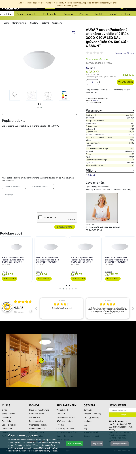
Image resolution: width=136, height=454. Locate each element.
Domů (6, 23)
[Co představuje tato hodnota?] (87, 68)
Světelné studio (8, 413)
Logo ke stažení (9, 425)
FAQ (85, 425)
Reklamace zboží (36, 421)
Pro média (6, 421)
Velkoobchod (62, 410)
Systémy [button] (68, 14)
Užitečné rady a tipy (92, 413)
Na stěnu (34, 23)
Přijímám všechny (74, 444)
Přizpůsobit (97, 444)
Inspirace (88, 421)
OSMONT (96, 100)
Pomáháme (7, 428)
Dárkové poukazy (37, 428)
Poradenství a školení (65, 417)
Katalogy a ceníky (91, 417)
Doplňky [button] (99, 14)
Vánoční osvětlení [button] (120, 14)
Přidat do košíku (125, 82)
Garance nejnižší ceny (124, 53)
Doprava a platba (36, 413)
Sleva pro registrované (39, 410)
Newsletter (6, 417)
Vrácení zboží (35, 417)
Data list (91, 175)
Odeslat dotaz (64, 227)
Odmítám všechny (120, 444)
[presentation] (38, 103)
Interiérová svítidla (19, 23)
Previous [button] (36, 308)
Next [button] (133, 308)
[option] (61, 308)
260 (19, 312)
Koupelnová (57, 23)
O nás (4, 410)
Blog (85, 428)
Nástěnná (45, 23)
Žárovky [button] (83, 14)
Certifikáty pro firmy (65, 428)
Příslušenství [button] (50, 14)
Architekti (60, 413)
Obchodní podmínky (38, 425)
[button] (38, 107)
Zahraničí (88, 410)
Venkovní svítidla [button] (26, 14)
